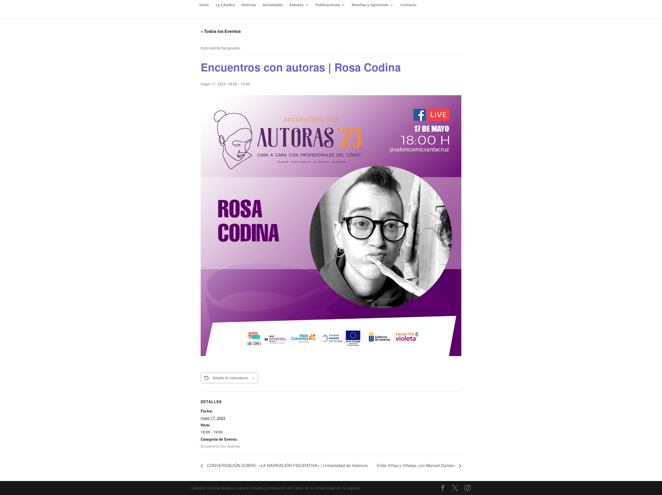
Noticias (249, 5)
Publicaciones (327, 5)
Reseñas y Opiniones (370, 5)
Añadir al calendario (230, 377)
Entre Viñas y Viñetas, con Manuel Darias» (416, 465)
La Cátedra (225, 5)
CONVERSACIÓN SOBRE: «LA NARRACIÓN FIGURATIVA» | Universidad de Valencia (287, 465)
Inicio (204, 5)
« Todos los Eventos (221, 31)
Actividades (273, 5)
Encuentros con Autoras (220, 446)
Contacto (408, 5)
